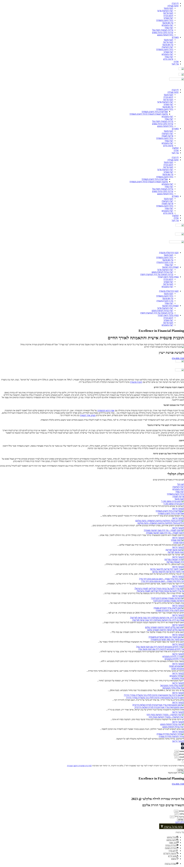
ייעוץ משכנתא (167, 25)
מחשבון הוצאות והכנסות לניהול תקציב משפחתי (148, 114)
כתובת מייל (179, 817)
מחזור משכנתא (178, 678)
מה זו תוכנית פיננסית (165, 262)
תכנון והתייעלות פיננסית (169, 252)
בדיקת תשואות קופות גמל (162, 30)
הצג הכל (180, 484)
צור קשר (175, 64)
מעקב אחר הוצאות (88, 415)
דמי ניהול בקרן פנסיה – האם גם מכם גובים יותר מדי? (162, 581)
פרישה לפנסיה (167, 136)
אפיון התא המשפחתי (105, 410)
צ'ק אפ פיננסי (167, 23)
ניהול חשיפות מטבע (165, 35)
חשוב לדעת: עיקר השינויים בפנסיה (170, 610)
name (181, 751)
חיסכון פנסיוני (178, 542)
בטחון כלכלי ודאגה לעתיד (168, 277)
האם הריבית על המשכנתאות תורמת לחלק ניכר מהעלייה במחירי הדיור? (155, 697)
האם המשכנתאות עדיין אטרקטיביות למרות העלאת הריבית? (159, 707)
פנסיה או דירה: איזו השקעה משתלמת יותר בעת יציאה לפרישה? (158, 620)
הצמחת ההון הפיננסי (170, 267)
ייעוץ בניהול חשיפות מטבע (162, 272)
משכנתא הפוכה (177, 668)
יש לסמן (181, 759)
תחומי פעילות (173, 6)
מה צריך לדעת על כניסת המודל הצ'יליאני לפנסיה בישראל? (160, 591)
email (181, 757)
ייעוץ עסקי (169, 27)
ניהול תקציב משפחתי (164, 20)
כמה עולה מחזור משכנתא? (173, 688)
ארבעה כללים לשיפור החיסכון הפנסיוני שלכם (165, 630)
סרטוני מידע (168, 59)
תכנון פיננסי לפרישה (176, 552)
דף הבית (175, 3)
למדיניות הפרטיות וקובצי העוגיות (79, 766)
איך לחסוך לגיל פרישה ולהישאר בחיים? (168, 571)
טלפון (181, 814)
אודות (176, 61)
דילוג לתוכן (179, 822)
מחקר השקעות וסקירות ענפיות (171, 736)
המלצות (175, 148)
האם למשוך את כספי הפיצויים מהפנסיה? (167, 639)
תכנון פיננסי (168, 8)
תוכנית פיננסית (136, 382)
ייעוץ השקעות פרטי (165, 10)
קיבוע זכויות (168, 15)
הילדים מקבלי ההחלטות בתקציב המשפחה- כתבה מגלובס (161, 523)
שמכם (181, 811)
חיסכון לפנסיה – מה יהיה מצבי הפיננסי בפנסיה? (165, 533)
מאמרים (175, 37)
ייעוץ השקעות (167, 47)
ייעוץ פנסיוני (168, 18)
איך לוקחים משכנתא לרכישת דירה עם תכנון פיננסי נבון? (161, 649)
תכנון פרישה (168, 13)
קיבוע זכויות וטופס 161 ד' (173, 504)
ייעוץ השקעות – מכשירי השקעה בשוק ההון (166, 717)
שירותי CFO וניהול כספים (162, 32)
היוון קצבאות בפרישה (175, 562)
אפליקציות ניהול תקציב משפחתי (155, 111)
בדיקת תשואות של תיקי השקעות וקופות (156, 274)
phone (181, 754)
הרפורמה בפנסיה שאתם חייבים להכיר (168, 600)
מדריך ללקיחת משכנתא (174, 659)
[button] (171, 826)
